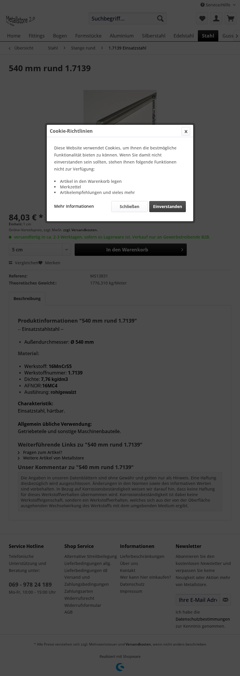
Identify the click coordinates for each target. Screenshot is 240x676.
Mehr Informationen (74, 206)
